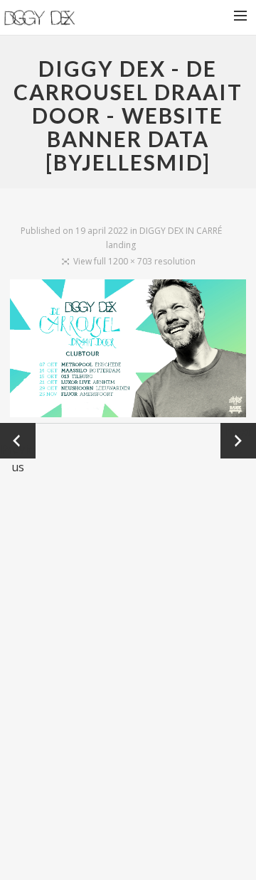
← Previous (18, 441)
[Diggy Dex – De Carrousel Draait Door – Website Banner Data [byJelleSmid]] (127, 351)
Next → (238, 440)
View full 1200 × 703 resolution (134, 261)
